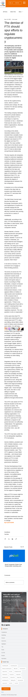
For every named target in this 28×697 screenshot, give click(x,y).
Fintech (3, 638)
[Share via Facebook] (5, 539)
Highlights (3, 643)
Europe (3, 655)
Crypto (18, 674)
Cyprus (5, 671)
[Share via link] (16, 539)
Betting (13, 680)
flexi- (5, 625)
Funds (2, 649)
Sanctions (3, 640)
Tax (2, 646)
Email (6, 606)
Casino (5, 683)
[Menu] (24, 2)
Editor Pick (13, 11)
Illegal (19, 677)
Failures (5, 674)
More (20, 11)
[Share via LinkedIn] (12, 539)
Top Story (6, 534)
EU (11, 671)
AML (16, 668)
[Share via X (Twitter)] (8, 539)
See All (22, 546)
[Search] (10, 2)
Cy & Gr (3, 652)
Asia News (3, 658)
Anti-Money (5, 680)
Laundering (14, 665)
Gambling (3, 635)
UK (11, 683)
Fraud (12, 674)
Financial (23, 668)
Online (13, 677)
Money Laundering (7, 668)
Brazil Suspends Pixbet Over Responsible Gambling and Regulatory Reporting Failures (14, 565)
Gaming (21, 680)
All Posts (5, 11)
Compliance (7, 532)
